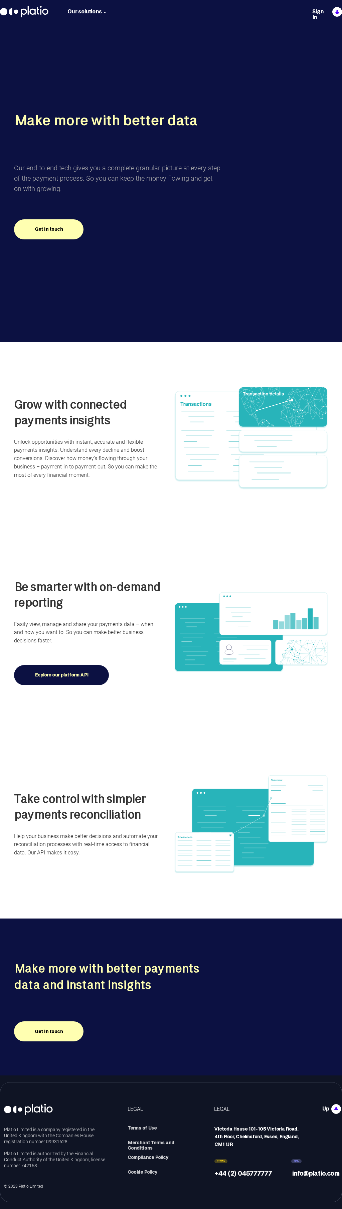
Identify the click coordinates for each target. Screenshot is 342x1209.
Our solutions (84, 11)
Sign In (318, 14)
